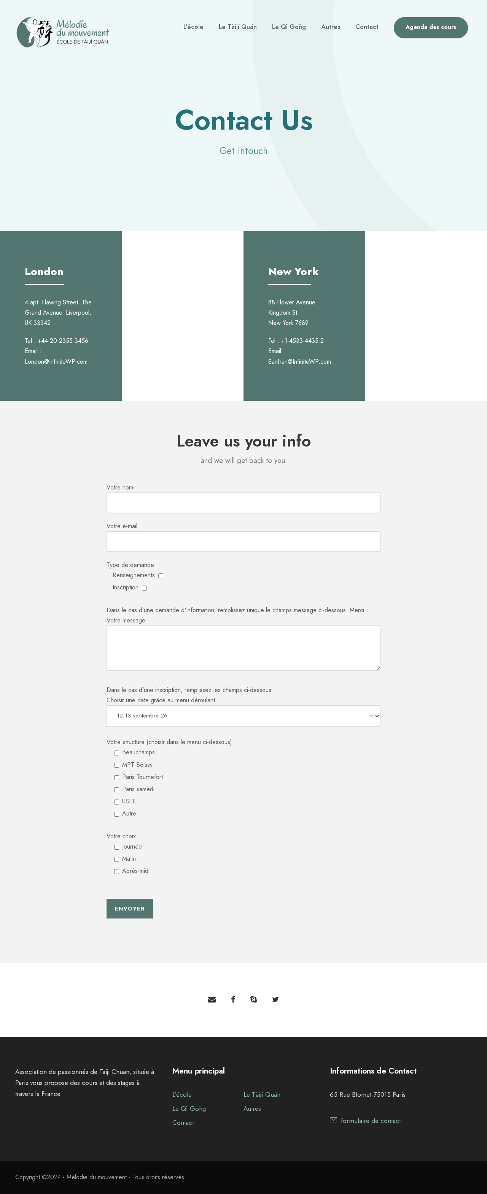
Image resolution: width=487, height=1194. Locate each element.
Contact (367, 26)
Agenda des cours (431, 27)
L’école (193, 26)
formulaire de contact (371, 1120)
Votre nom (120, 487)
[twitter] (275, 999)
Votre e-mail (122, 526)
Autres (330, 26)
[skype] (253, 999)
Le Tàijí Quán (238, 26)
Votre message (126, 620)
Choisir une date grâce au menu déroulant (161, 700)
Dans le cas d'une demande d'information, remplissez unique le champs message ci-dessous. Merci (235, 610)
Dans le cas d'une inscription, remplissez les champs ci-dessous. (190, 690)
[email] (212, 999)
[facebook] (233, 999)
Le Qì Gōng (289, 26)
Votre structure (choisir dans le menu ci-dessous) (169, 778)
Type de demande (131, 576)
